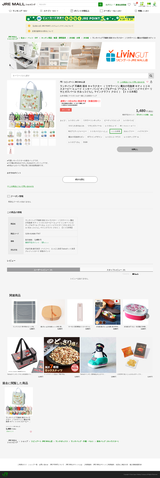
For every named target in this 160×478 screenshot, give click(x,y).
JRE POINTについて (57, 464)
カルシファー (129, 131)
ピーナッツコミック (112, 120)
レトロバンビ (128, 120)
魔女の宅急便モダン (76, 137)
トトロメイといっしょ (99, 131)
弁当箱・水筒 (74, 38)
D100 (85, 142)
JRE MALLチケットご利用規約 (103, 464)
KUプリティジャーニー (77, 131)
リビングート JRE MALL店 (41, 441)
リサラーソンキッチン (92, 120)
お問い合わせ (43, 464)
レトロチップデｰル (131, 137)
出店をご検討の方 (122, 464)
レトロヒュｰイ (111, 126)
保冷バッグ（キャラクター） (108, 441)
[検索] (151, 76)
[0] (135, 4)
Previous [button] (18, 105)
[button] (146, 316)
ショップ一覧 (32, 464)
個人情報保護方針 (136, 464)
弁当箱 (86, 38)
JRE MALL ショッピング (12, 38)
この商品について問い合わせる (132, 82)
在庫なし (135, 149)
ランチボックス (62, 441)
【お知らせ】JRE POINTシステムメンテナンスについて (52, 26)
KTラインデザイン (95, 137)
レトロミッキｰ (74, 120)
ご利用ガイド (22, 464)
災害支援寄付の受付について (42, 31)
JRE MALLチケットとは (74, 464)
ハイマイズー (143, 131)
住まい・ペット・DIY (29, 38)
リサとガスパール (95, 126)
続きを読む (80, 179)
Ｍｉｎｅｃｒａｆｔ (128, 126)
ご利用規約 (87, 464)
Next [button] (45, 105)
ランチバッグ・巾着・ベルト (82, 441)
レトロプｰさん (74, 142)
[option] (31, 104)
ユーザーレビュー (43, 270)
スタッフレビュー (116, 270)
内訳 (151, 115)
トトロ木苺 (115, 131)
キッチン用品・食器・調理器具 (53, 38)
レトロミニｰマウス (113, 137)
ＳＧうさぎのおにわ (76, 126)
